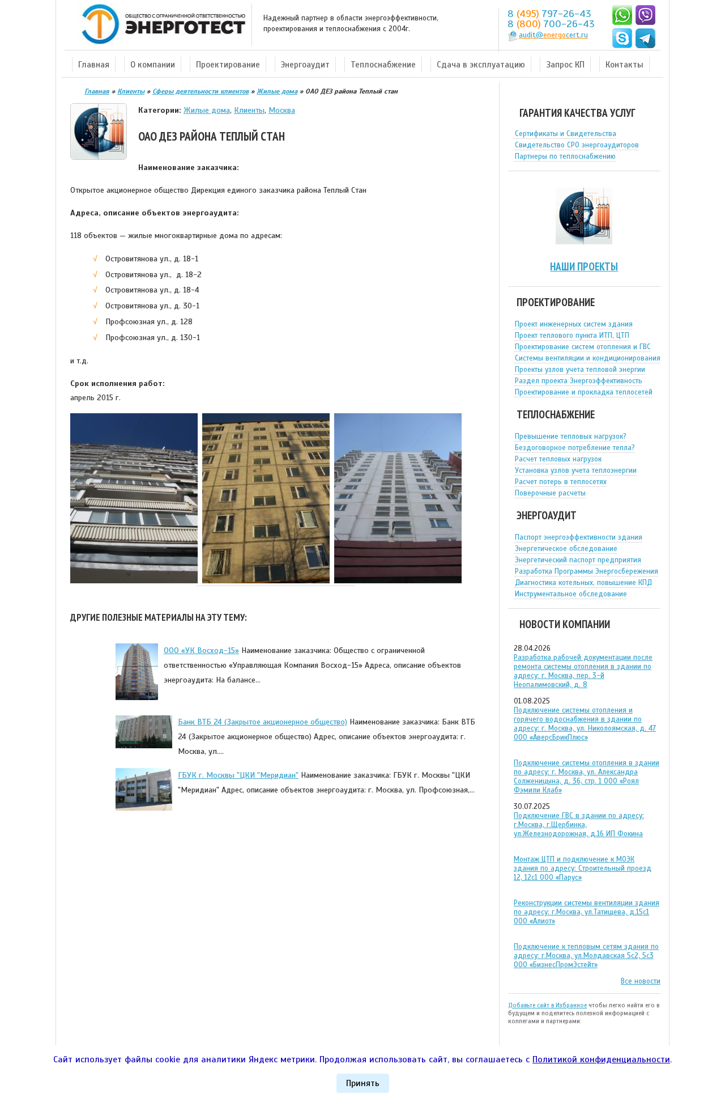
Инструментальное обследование (571, 594)
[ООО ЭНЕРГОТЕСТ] (160, 24)
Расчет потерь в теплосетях (561, 481)
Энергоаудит (305, 65)
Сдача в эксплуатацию (481, 65)
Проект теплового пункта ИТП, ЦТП (572, 335)
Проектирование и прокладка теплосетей (583, 392)
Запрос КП (565, 65)
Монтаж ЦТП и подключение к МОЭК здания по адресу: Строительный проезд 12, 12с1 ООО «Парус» (582, 868)
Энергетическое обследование (566, 548)
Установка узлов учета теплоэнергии (576, 470)
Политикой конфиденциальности (601, 1059)
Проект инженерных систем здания (574, 324)
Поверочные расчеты (550, 493)
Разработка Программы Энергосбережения (586, 571)
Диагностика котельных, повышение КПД (583, 582)
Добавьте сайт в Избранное (547, 1005)
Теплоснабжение (383, 65)
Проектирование (228, 65)
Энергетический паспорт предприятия (578, 560)
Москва (281, 110)
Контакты (624, 65)
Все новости (640, 981)
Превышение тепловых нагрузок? (570, 436)
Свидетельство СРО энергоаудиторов (577, 145)
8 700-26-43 (551, 24)
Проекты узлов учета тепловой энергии (580, 369)
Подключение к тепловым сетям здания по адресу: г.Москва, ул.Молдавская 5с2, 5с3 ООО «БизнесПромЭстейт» (586, 955)
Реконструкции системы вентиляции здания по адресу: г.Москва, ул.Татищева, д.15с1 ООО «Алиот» (586, 912)
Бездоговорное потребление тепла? (575, 447)
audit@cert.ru (553, 35)
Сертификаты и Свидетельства (565, 133)
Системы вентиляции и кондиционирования (587, 358)
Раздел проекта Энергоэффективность (578, 380)
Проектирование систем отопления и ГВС (583, 346)
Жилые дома (207, 110)
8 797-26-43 (549, 13)
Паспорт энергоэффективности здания (578, 537)
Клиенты (249, 110)
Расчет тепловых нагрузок (558, 459)
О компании (152, 65)
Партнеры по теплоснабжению (565, 156)
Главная (93, 65)
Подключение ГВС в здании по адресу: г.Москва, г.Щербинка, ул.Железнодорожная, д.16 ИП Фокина (579, 824)
